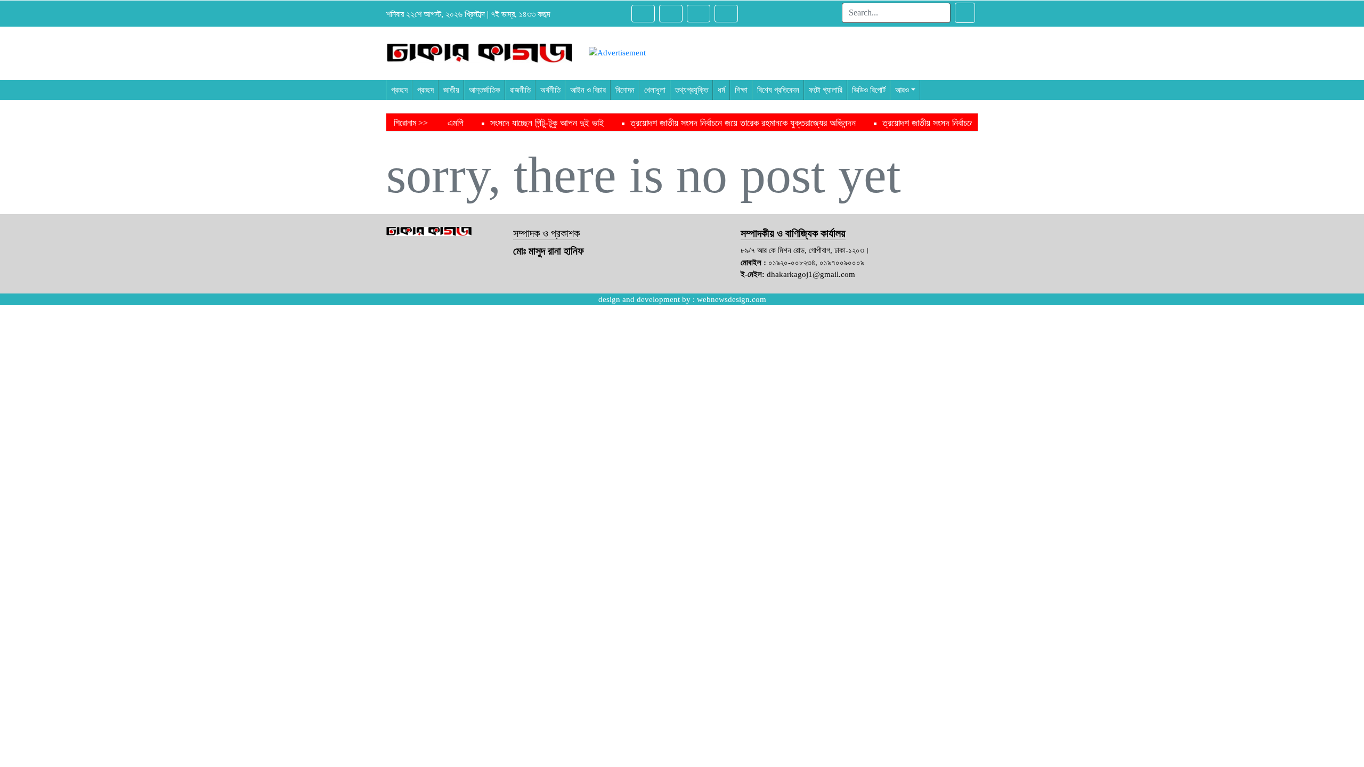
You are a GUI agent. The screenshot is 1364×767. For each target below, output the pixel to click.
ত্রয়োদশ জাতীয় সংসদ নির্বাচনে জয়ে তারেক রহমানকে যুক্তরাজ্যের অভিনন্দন (696, 123)
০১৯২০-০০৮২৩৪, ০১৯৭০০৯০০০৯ (816, 262)
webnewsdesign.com (731, 299)
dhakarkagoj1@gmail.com (811, 274)
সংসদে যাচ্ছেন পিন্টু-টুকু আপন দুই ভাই (500, 123)
